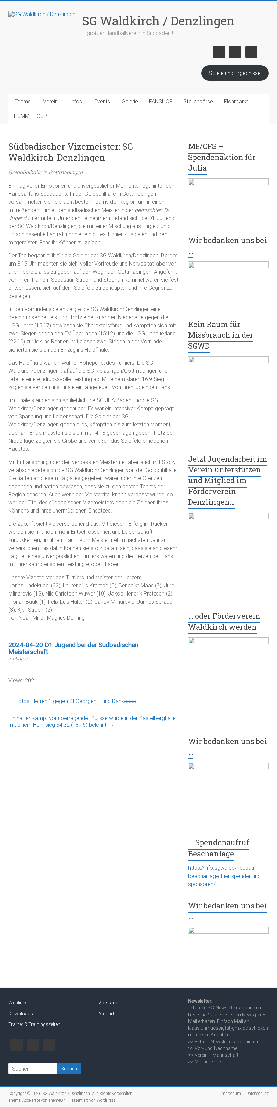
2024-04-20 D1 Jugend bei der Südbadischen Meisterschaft (73, 648)
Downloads (20, 1013)
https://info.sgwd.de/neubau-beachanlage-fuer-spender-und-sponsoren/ (225, 876)
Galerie (130, 101)
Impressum (231, 1093)
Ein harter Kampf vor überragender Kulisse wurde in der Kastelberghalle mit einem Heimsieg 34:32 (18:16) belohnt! (92, 721)
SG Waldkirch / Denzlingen (158, 20)
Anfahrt (106, 1013)
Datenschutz (257, 1093)
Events (102, 101)
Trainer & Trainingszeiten (34, 1024)
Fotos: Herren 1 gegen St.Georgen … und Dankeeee (72, 701)
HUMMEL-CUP (30, 116)
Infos (76, 101)
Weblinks (18, 1002)
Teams (23, 101)
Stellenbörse (198, 101)
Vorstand (108, 1002)
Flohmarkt (236, 101)
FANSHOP (161, 101)
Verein (50, 101)
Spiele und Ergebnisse (235, 73)
